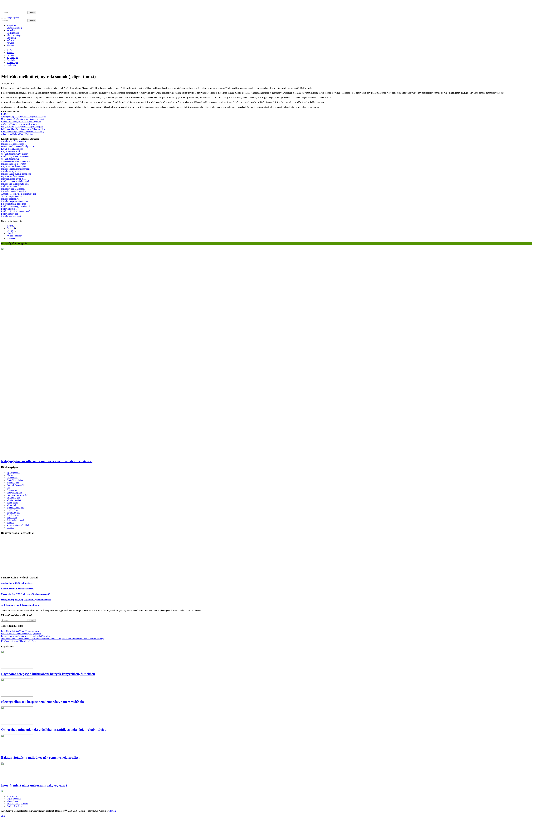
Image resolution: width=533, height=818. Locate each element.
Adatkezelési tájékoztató (17, 803)
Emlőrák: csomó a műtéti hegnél (15, 181)
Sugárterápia (12, 57)
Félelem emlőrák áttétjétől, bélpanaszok (18, 146)
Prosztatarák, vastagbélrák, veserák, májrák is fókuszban (25, 636)
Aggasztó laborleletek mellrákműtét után (18, 194)
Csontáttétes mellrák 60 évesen (14, 154)
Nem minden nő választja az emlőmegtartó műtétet (23, 119)
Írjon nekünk (12, 801)
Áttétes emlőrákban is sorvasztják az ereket (20, 124)
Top (3, 815)
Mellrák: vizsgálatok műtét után (15, 184)
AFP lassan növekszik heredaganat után (20, 605)
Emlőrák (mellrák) (15, 480)
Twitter (10, 226)
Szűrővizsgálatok (14, 28)
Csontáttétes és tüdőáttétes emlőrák (17, 588)
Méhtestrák (11, 505)
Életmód (10, 52)
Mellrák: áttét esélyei (10, 199)
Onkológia (11, 55)
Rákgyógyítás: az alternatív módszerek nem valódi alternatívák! (46, 461)
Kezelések (11, 30)
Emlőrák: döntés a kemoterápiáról (16, 211)
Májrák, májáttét (14, 500)
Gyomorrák (12, 490)
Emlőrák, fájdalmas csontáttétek (15, 156)
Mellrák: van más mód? (11, 216)
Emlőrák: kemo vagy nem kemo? (15, 206)
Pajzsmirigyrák (13, 512)
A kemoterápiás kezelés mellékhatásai (17, 134)
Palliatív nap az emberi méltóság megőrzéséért (21, 633)
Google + (11, 231)
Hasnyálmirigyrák (14, 492)
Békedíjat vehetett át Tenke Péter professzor (20, 631)
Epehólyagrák (13, 482)
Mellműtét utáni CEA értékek (14, 191)
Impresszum (12, 796)
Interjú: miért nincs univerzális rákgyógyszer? (34, 785)
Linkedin (11, 233)
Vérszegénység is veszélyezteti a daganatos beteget (23, 116)
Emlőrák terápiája (9, 209)
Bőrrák (10, 475)
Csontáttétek (12, 477)
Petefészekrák (13, 515)
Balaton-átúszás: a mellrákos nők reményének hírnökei (40, 757)
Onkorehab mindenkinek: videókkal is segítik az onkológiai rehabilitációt (53, 729)
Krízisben (11, 40)
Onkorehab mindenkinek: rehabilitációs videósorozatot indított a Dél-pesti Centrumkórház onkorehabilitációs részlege (52, 638)
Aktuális (10, 43)
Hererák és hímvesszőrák (18, 495)
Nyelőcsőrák (12, 510)
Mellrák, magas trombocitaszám (15, 201)
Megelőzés (11, 25)
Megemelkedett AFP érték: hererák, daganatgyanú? (25, 594)
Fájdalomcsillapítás (15, 35)
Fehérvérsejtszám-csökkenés (13, 204)
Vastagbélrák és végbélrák (18, 525)
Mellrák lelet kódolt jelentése (13, 141)
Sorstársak (11, 38)
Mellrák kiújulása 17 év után (13, 164)
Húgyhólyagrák (13, 497)
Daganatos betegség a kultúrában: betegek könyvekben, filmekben (48, 674)
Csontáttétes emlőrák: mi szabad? (15, 161)
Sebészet (10, 50)
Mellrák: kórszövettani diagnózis (15, 169)
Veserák (10, 527)
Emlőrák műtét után (9, 214)
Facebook (11, 228)
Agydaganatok (13, 472)
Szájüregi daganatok (15, 520)
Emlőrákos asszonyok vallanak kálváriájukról (21, 121)
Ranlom (112, 811)
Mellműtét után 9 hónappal (13, 189)
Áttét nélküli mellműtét (11, 186)
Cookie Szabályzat (15, 806)
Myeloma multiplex (15, 507)
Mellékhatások (13, 33)
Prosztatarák (12, 517)
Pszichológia (12, 62)
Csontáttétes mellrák (10, 159)
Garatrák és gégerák (15, 485)
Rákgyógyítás (266, 5)
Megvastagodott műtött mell (13, 179)
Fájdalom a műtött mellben (12, 176)
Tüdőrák (10, 522)
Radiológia (11, 65)
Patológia (11, 60)
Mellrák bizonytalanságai (12, 171)
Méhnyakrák (12, 502)
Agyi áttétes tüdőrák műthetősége (16, 583)
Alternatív (11, 45)
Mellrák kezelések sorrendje (13, 144)
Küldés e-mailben (14, 236)
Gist (8, 487)
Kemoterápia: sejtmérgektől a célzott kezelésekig (22, 131)
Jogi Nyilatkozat (14, 798)
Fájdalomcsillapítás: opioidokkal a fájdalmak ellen (23, 129)
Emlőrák (5, 114)
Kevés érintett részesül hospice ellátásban (19, 641)
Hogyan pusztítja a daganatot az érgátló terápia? (22, 126)
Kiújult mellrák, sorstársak (12, 149)
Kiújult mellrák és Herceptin (13, 166)
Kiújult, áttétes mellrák (11, 151)
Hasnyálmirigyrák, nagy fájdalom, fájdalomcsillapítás (26, 599)
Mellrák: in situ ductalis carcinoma (16, 174)
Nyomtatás (11, 238)
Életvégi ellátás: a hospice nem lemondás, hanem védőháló (42, 702)
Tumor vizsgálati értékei (11, 196)
